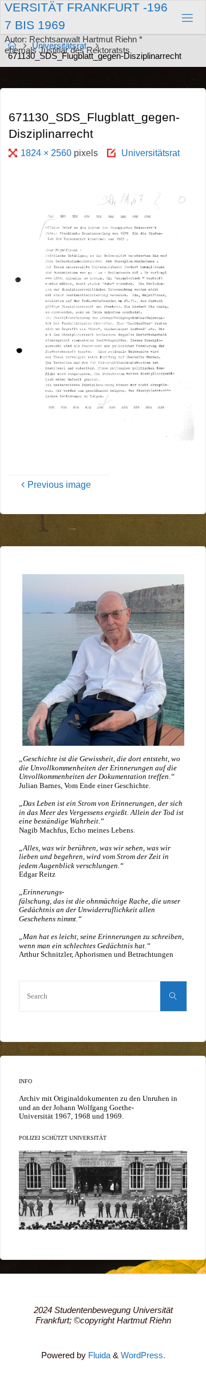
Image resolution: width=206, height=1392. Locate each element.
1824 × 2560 (47, 153)
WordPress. (143, 1355)
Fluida (98, 1355)
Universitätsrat (150, 153)
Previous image (59, 484)
